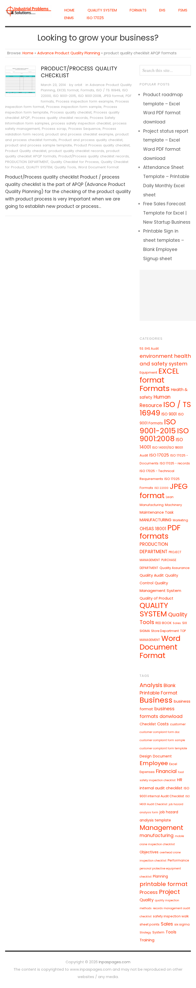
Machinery (173, 505)
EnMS (69, 17)
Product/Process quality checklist (79, 72)
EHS (162, 10)
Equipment (148, 372)
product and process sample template (38, 145)
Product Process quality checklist (102, 145)
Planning (160, 876)
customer (178, 724)
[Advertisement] (168, 295)
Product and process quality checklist (90, 140)
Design (146, 756)
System (158, 932)
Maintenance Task (157, 512)
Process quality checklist (71, 112)
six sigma (182, 924)
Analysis (151, 685)
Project (169, 892)
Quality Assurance (175, 567)
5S (141, 349)
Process (149, 892)
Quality (147, 900)
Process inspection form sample (74, 107)
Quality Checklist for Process (75, 162)
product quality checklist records (76, 151)
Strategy (145, 932)
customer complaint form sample (162, 740)
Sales (177, 623)
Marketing (180, 520)
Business (156, 700)
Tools (171, 932)
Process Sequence (84, 128)
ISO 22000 (161, 488)
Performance (178, 860)
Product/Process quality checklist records (93, 156)
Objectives (149, 852)
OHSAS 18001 (153, 529)
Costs (163, 724)
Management (161, 827)
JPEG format (113, 96)
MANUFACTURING (156, 520)
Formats (138, 10)
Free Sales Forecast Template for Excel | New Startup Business (166, 213)
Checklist (148, 724)
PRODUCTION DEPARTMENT (26, 162)
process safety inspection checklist (81, 123)
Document (162, 756)
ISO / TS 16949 (108, 90)
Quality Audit (152, 575)
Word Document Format (98, 167)
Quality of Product (156, 598)
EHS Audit (152, 349)
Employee (154, 763)
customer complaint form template (163, 748)
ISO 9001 (169, 414)
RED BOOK (163, 623)
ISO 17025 (95, 17)
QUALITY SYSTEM (102, 10)
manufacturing (157, 835)
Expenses (147, 772)
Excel (173, 764)
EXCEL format (68, 90)
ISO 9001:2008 (89, 96)
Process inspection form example (84, 101)
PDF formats (160, 531)
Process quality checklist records (60, 118)
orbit (78, 85)
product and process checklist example (79, 134)
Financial (166, 771)
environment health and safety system (165, 359)
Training (147, 940)
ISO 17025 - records (175, 463)
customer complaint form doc (160, 732)
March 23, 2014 (53, 85)
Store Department (165, 631)
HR (179, 780)
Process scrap (54, 128)
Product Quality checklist (25, 151)
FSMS (182, 10)
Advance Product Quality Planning (68, 53)
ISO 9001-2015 (64, 96)
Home (69, 10)
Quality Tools (65, 167)
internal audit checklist (161, 788)
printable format (164, 884)
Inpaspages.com (114, 962)
